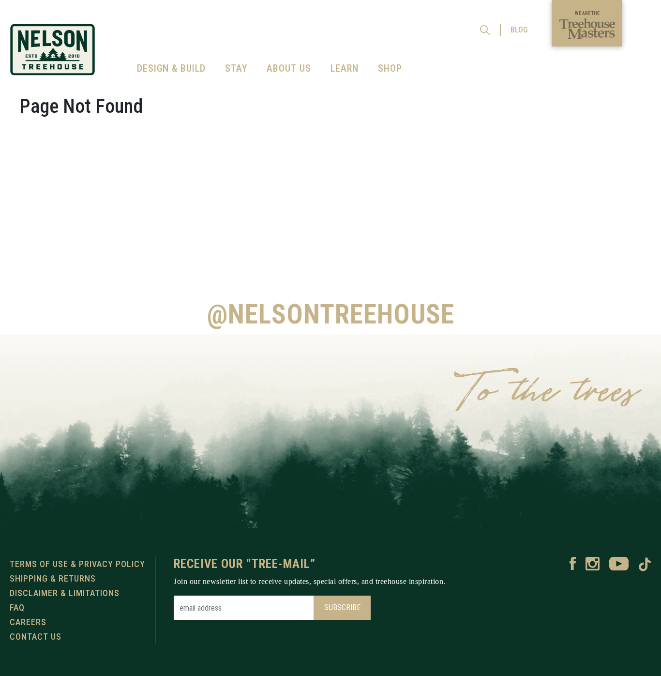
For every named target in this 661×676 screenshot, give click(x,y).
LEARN (344, 68)
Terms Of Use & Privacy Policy (77, 564)
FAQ (17, 607)
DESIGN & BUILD (171, 68)
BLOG (519, 29)
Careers (28, 622)
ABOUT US (289, 68)
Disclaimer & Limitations (65, 593)
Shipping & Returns (53, 578)
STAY (236, 68)
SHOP (390, 68)
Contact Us (35, 636)
